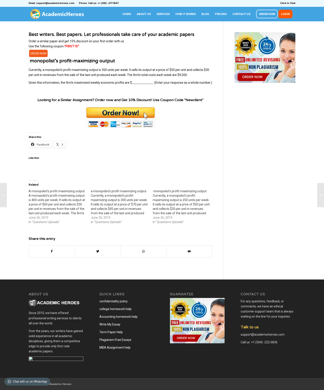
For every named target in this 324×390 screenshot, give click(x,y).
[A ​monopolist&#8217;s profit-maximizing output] (60, 206)
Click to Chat (287, 3)
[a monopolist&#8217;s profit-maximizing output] (122, 206)
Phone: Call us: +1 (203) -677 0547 (98, 3)
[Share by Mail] (189, 251)
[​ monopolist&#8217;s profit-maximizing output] (184, 206)
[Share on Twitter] (98, 251)
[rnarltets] (3, 195)
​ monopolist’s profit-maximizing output (72, 61)
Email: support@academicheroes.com (51, 3)
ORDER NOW (38, 53)
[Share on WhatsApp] (143, 251)
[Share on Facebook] (52, 251)
